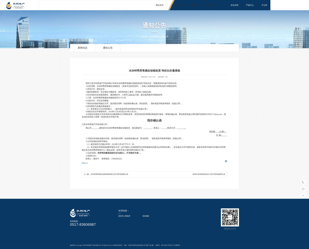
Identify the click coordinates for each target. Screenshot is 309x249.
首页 (151, 36)
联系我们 (279, 5)
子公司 (264, 5)
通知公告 (165, 36)
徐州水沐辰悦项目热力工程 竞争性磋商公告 (209, 174)
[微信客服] (303, 189)
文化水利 (234, 5)
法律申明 (177, 245)
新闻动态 (82, 47)
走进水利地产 (177, 5)
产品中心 (250, 5)
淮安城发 (145, 216)
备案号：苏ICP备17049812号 (164, 245)
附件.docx (85, 163)
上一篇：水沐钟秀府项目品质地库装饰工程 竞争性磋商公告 (106, 174)
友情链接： (123, 211)
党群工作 (210, 5)
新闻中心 (194, 5)
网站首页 (160, 5)
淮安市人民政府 (124, 216)
